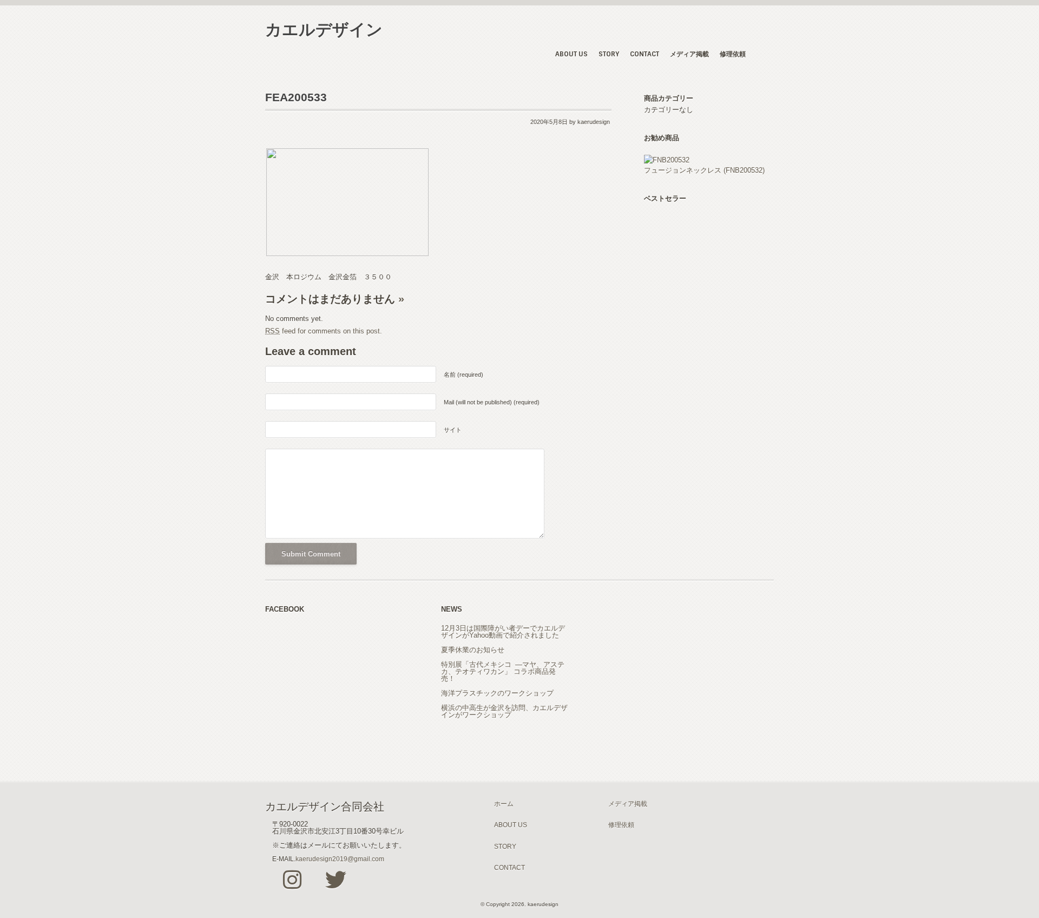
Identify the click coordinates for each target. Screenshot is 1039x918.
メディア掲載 (689, 54)
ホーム (504, 803)
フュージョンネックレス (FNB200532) (704, 170)
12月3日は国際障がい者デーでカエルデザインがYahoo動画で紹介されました (503, 631)
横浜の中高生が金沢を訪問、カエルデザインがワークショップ (504, 711)
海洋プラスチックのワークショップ (497, 693)
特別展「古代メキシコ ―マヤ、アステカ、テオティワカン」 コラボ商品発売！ (502, 671)
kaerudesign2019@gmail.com (339, 858)
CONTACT (644, 54)
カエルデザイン (324, 29)
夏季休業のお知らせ (472, 650)
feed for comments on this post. (323, 331)
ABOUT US (571, 54)
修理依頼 (733, 54)
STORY (609, 54)
